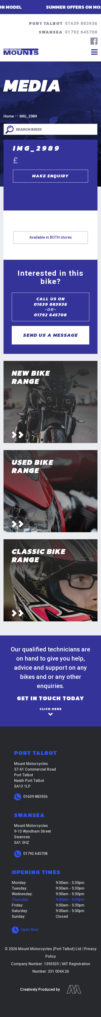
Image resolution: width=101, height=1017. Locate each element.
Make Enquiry (50, 176)
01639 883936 (81, 23)
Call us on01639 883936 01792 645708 (50, 307)
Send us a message (50, 335)
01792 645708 (81, 32)
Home (9, 116)
